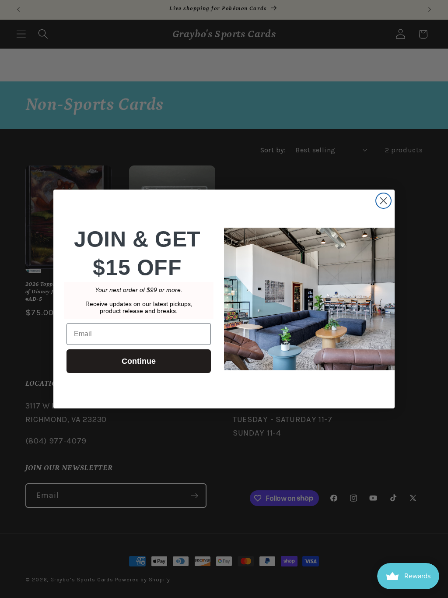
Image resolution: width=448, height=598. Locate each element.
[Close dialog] (383, 200)
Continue (139, 361)
